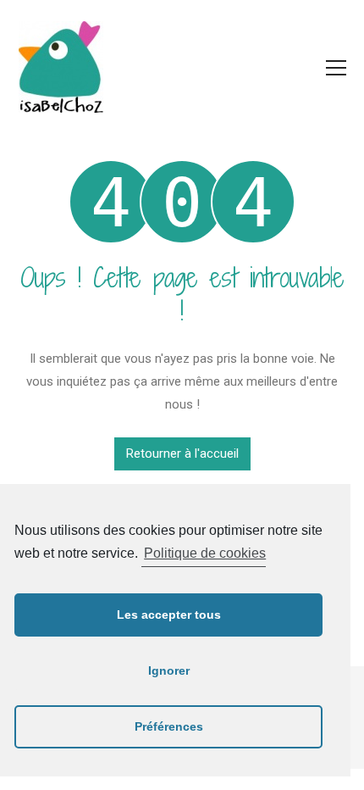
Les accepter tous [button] (169, 614)
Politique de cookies (205, 553)
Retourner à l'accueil (182, 453)
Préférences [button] (169, 726)
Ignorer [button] (169, 670)
